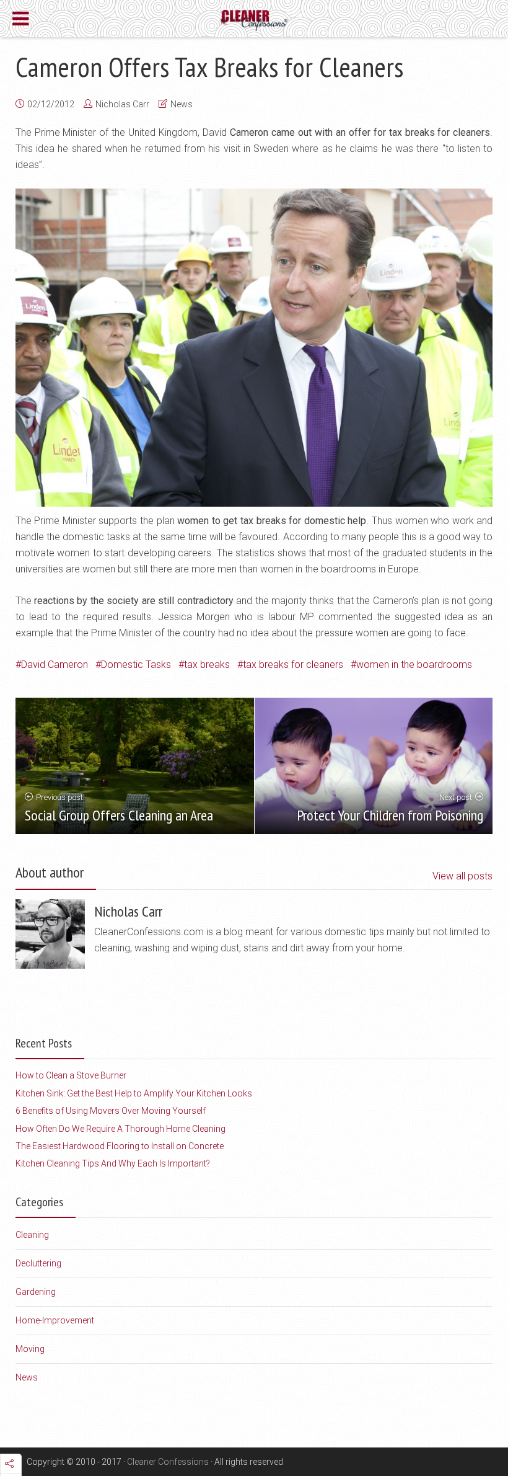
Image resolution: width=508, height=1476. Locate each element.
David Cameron (54, 664)
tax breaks (207, 664)
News (181, 104)
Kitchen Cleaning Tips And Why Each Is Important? (112, 1163)
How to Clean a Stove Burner (70, 1075)
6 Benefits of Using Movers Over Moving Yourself (110, 1111)
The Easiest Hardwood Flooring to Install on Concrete (119, 1146)
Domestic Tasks (136, 664)
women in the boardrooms (414, 664)
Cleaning (32, 1235)
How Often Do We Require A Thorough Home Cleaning (120, 1129)
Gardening (35, 1292)
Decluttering (38, 1263)
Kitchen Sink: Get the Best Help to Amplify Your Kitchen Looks (133, 1093)
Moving (30, 1349)
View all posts (462, 876)
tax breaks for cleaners (293, 664)
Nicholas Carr (122, 104)
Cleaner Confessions (168, 1462)
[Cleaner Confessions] (254, 19)
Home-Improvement (54, 1320)
